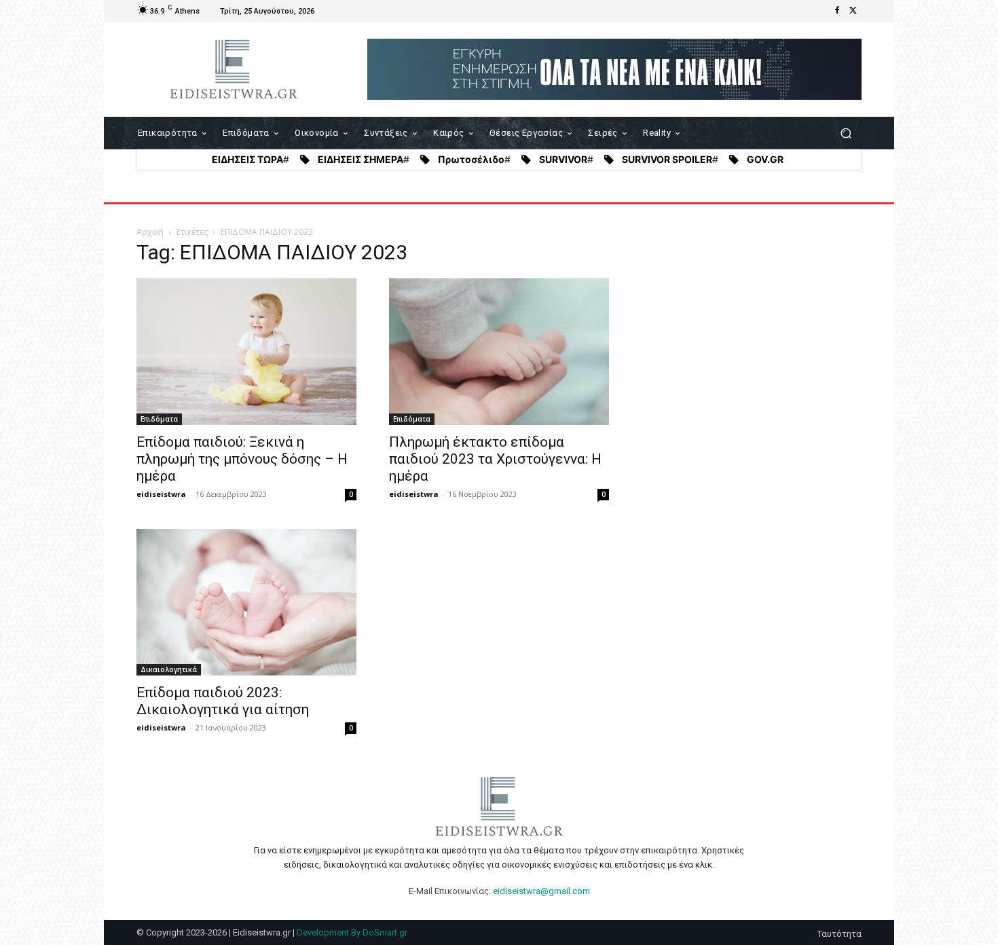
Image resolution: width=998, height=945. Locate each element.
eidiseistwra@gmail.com (541, 891)
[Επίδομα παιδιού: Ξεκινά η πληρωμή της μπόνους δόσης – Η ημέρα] (246, 351)
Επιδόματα (159, 419)
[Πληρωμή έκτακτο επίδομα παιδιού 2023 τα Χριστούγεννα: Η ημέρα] (499, 351)
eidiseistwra (161, 494)
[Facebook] (837, 11)
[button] (846, 133)
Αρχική (150, 232)
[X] (853, 11)
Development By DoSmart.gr (352, 932)
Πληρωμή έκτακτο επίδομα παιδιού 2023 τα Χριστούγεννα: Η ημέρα (495, 459)
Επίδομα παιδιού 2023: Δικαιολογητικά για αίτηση (222, 701)
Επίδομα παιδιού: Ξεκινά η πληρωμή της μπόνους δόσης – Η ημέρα (242, 459)
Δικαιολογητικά (169, 669)
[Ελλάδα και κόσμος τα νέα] (233, 69)
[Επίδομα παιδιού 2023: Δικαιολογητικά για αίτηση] (246, 602)
